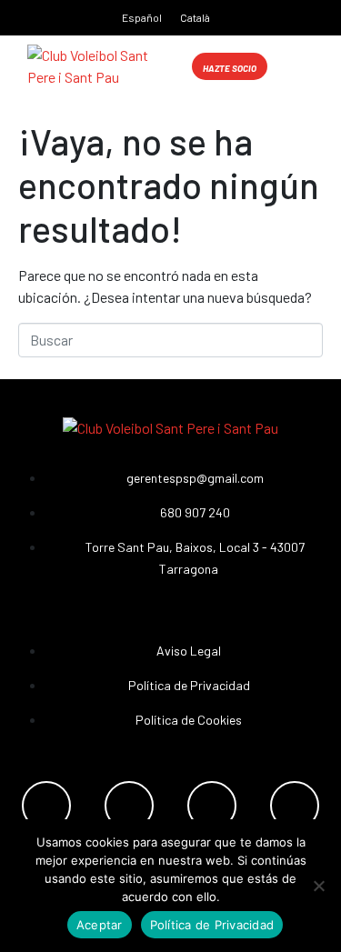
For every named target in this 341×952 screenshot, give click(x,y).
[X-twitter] (294, 805)
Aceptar (99, 924)
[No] (318, 886)
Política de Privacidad (212, 924)
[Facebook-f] (46, 805)
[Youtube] (211, 805)
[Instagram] (129, 805)
